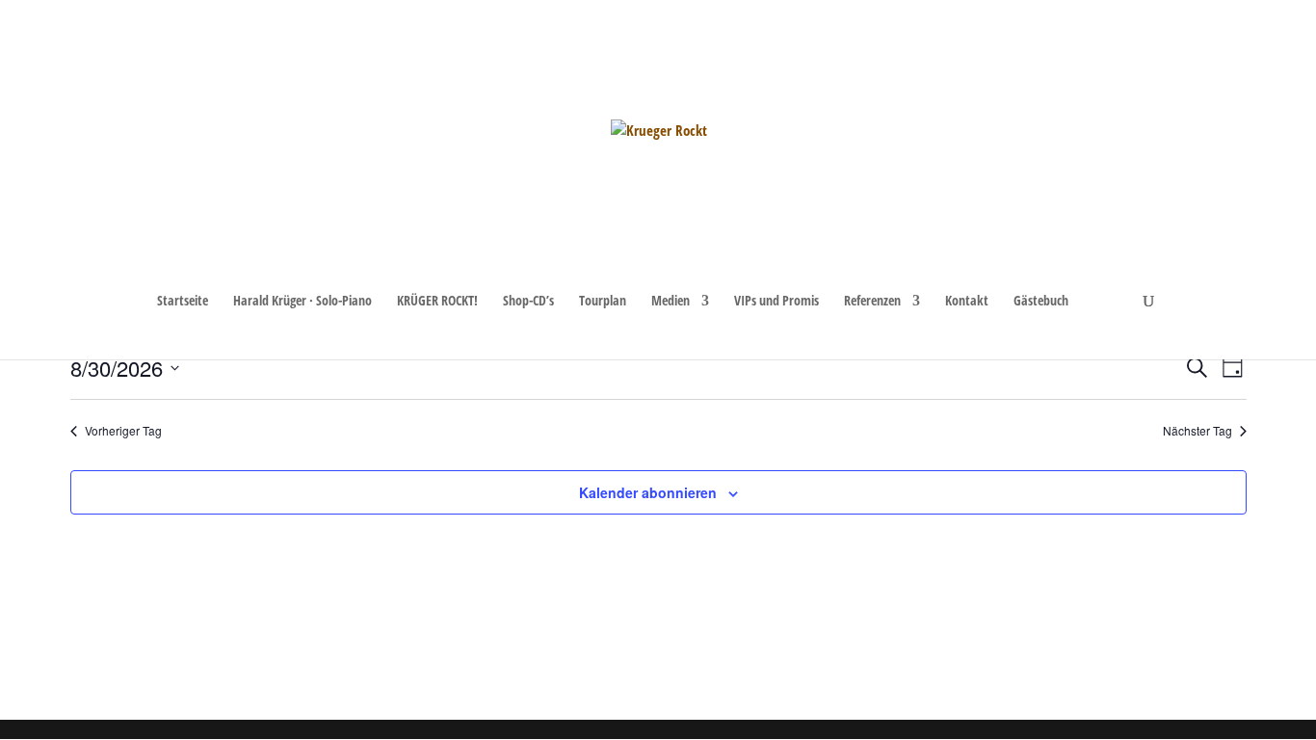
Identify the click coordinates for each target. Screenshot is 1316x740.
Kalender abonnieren (648, 492)
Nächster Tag (1197, 430)
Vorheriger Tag (123, 430)
